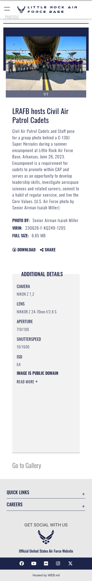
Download (26, 249)
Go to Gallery (26, 465)
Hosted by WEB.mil (46, 575)
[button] (7, 9)
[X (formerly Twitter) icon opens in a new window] (70, 563)
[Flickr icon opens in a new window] (46, 563)
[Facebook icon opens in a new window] (21, 563)
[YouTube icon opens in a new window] (34, 563)
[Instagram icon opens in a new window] (58, 563)
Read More (26, 381)
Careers (15, 504)
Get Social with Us (46, 525)
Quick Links (18, 492)
